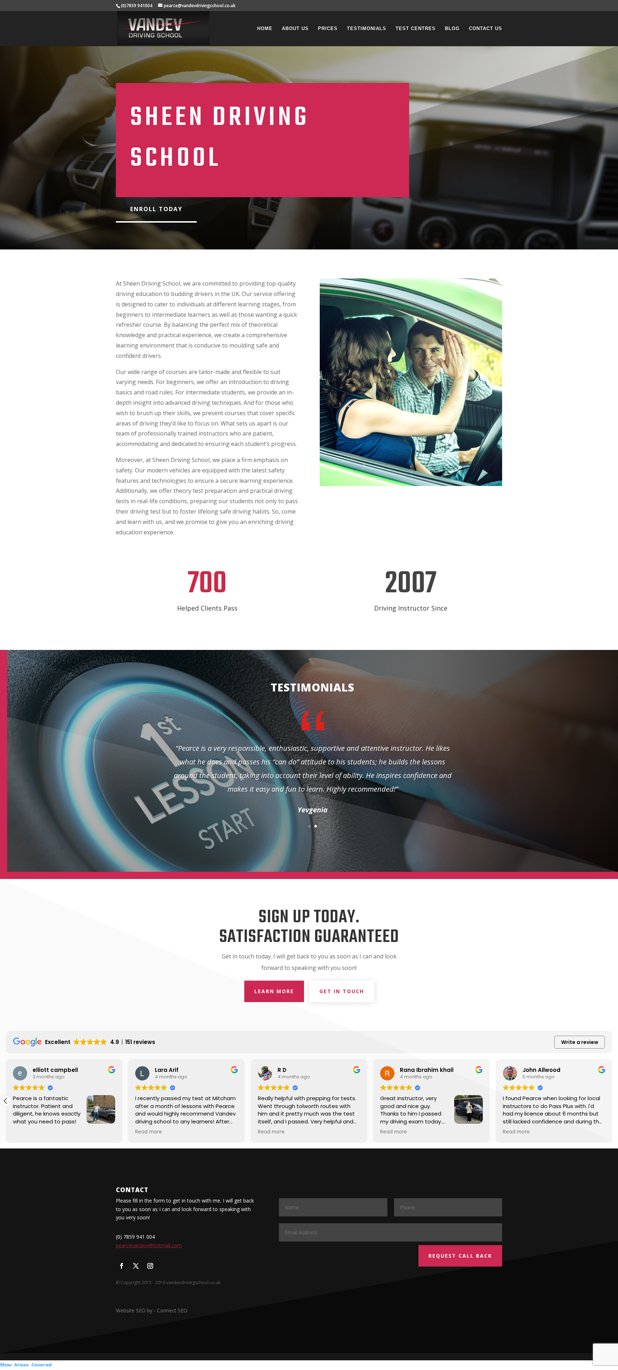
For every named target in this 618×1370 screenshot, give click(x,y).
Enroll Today (156, 209)
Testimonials (366, 28)
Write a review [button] (579, 1042)
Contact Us (485, 28)
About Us (295, 28)
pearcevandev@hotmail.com (149, 1245)
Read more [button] (26, 1132)
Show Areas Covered (26, 1365)
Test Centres (416, 28)
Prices (328, 28)
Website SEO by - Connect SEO (151, 1310)
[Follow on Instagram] (150, 1266)
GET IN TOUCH (341, 991)
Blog (452, 28)
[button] (612, 1100)
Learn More (274, 991)
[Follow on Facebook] (121, 1266)
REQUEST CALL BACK (460, 1255)
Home (265, 28)
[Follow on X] (136, 1266)
